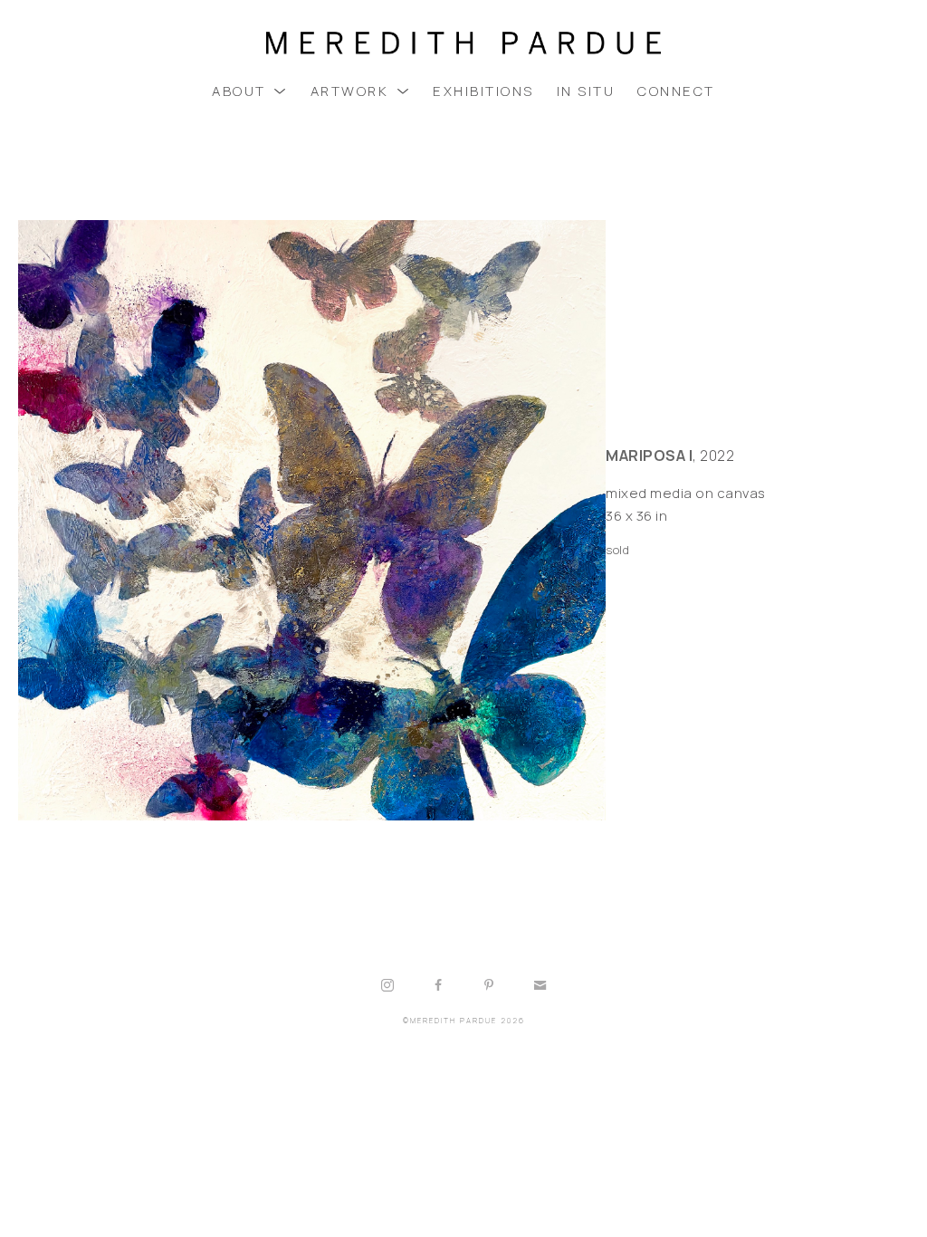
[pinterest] (489, 985)
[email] (539, 985)
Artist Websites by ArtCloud (518, 1066)
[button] (250, 91)
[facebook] (438, 985)
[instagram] (387, 985)
